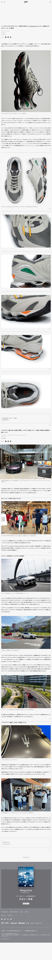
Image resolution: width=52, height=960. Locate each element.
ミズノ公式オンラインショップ (30, 145)
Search (9, 915)
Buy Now (25, 903)
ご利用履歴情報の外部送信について (31, 930)
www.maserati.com (7, 844)
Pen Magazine (4, 911)
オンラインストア (24, 143)
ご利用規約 (3, 930)
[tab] (2, 2)
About (21, 911)
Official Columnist (14, 911)
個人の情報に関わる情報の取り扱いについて (15, 930)
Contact (27, 911)
